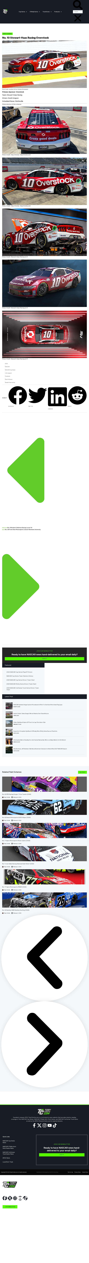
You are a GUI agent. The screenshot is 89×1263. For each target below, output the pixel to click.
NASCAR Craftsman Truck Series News (9, 1153)
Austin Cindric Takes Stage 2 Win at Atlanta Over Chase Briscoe (31, 713)
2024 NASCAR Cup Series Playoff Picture (19, 672)
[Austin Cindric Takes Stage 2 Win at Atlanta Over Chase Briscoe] (9, 714)
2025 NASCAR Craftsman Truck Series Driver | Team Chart (23, 688)
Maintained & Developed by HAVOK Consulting (47, 1172)
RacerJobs (6, 1250)
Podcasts (57, 11)
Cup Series (22, 11)
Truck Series (46, 11)
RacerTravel (6, 1254)
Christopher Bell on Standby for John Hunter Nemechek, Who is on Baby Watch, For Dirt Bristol (39, 740)
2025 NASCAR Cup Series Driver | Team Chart (21, 680)
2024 (6, 363)
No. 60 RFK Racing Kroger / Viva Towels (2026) (16, 794)
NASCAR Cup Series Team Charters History (20, 676)
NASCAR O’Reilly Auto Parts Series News (9, 1147)
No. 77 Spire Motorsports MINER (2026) (14, 887)
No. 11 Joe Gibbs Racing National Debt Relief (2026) (18, 864)
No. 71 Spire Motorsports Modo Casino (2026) (16, 840)
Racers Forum (7, 1258)
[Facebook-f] (34, 1125)
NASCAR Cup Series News (9, 1141)
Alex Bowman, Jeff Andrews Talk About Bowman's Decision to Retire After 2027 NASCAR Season (40, 749)
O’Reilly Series (34, 11)
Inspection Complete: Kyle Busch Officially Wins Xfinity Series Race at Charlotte (35, 731)
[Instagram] (44, 1125)
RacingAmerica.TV (8, 1246)
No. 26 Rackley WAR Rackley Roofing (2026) (15, 910)
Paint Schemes (8, 379)
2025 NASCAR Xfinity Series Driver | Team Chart (21, 684)
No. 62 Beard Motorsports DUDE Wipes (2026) (16, 817)
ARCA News (6, 1158)
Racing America (7, 1242)
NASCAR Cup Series (10, 370)
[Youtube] (49, 1125)
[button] (78, 5)
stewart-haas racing (10, 382)
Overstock (7, 376)
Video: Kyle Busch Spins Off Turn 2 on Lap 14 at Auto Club (29, 722)
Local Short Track (8, 1162)
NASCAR (7, 366)
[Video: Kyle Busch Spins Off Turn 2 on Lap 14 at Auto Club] (9, 723)
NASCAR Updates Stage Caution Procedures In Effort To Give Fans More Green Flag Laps (37, 704)
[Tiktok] (55, 1125)
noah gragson (8, 373)
